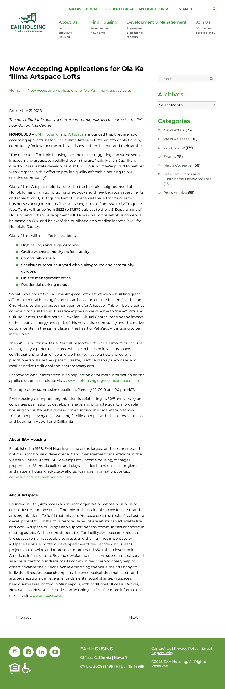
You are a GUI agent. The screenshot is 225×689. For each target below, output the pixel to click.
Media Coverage (177, 165)
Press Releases (176, 139)
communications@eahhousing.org (40, 477)
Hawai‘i (120, 658)
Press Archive (175, 192)
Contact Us (161, 648)
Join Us (203, 22)
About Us (68, 22)
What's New (174, 148)
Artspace (76, 134)
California (102, 658)
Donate (93, 9)
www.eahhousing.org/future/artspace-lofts (103, 381)
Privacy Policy (186, 648)
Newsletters (174, 130)
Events (169, 156)
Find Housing (104, 22)
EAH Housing (47, 134)
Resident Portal (119, 9)
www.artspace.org (45, 595)
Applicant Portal (154, 9)
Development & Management (157, 22)
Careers (73, 9)
